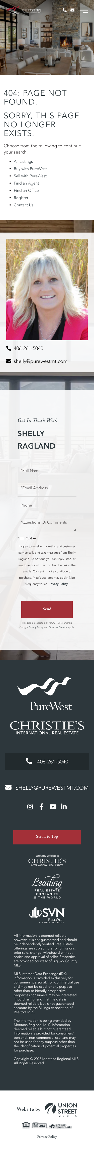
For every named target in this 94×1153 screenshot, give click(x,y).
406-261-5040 (28, 348)
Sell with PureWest (30, 176)
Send (47, 609)
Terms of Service (58, 627)
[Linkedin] (64, 806)
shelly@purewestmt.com (40, 361)
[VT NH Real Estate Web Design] (47, 1110)
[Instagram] (30, 806)
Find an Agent (26, 183)
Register (21, 197)
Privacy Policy (58, 584)
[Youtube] (52, 806)
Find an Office (26, 190)
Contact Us (23, 205)
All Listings (23, 161)
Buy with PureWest (30, 168)
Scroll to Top (47, 837)
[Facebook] (41, 806)
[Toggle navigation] (84, 10)
